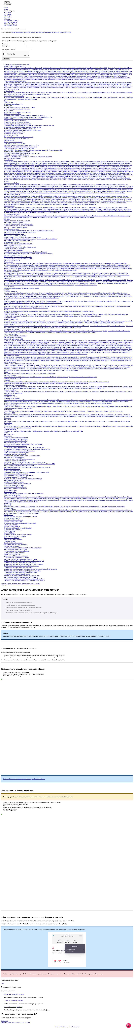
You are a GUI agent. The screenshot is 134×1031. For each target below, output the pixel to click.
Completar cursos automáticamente (14, 457)
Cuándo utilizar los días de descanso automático (20, 605)
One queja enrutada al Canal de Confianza (16, 155)
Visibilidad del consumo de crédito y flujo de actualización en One (23, 119)
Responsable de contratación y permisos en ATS (111, 340)
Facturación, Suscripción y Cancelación (15, 544)
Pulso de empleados (10, 429)
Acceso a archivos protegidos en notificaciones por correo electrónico (103, 322)
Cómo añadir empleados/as (120, 73)
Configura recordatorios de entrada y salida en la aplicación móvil (26, 173)
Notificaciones (8, 515)
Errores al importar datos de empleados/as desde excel (34, 73)
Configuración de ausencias (12, 194)
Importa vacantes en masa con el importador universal (85, 352)
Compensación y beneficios (12, 260)
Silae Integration (56, 273)
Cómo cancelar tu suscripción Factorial (15, 549)
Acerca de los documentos (12, 321)
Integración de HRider (16, 498)
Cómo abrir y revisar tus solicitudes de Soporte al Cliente (20, 559)
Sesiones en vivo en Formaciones (14, 485)
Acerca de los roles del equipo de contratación (76, 350)
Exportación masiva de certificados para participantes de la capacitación (24, 462)
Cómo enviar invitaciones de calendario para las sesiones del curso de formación (27, 467)
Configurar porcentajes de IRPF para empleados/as (82, 78)
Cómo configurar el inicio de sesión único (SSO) (93, 68)
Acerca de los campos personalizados (96, 71)
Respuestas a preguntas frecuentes (14, 96)
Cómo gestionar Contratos (50, 357)
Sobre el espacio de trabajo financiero (15, 293)
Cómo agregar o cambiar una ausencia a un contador (42, 191)
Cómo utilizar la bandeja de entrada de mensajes (35, 342)
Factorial (27, 1022)
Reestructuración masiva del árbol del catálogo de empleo (66, 368)
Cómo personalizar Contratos (93, 357)
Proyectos (7, 219)
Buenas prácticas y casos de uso (44, 303)
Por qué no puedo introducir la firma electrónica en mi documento (70, 326)
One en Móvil (8, 105)
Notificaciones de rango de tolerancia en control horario (20, 523)
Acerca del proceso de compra (103, 306)
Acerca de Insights (9, 391)
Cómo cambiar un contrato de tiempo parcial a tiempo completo (58, 360)
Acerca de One (8, 102)
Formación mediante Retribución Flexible (83, 281)
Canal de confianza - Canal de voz (84, 411)
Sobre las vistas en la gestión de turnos (43, 207)
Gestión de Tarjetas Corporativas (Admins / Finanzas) (67, 301)
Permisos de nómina (69, 383)
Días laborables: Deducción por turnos (97, 216)
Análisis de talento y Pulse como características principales (61, 401)
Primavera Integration (102, 273)
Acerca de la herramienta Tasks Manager (43, 373)
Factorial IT (7, 505)
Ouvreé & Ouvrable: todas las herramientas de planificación (77, 217)
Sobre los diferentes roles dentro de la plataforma (77, 365)
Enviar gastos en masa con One (13, 142)
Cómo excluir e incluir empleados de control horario (19, 165)
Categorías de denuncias (67, 411)
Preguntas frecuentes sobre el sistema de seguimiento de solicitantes (79, 349)
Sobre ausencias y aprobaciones (83, 186)
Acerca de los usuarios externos (29, 382)
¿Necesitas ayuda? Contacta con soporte (15, 556)
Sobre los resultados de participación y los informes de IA (48, 431)
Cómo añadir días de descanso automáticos (18, 610)
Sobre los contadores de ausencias (73, 188)
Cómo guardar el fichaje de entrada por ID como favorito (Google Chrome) (81, 171)
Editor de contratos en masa (120, 359)
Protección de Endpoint (100, 506)
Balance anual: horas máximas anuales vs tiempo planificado (87, 168)
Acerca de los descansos (93, 163)
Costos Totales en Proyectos (12, 245)
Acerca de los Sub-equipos (70, 370)
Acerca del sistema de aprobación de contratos (71, 357)
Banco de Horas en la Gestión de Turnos (20, 212)
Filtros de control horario (96, 176)
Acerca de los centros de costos (35, 293)
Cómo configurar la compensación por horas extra (24, 170)
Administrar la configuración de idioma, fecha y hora (105, 86)
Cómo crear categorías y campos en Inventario (26, 513)
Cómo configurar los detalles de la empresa (47, 68)
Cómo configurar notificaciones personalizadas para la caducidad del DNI (83, 388)
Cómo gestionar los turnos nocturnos (116, 209)
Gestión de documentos (11, 319)
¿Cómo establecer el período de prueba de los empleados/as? (56, 367)
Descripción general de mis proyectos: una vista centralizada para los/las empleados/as (29, 230)
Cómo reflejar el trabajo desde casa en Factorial (93, 174)
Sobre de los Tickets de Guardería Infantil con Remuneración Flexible (75, 280)
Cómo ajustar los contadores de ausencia (62, 186)
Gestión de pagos (9, 308)
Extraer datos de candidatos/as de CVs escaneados (115, 352)
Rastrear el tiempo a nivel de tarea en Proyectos (18, 257)
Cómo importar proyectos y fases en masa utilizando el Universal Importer (25, 252)
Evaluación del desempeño (12, 398)
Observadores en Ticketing (12, 538)
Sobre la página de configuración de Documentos (101, 321)
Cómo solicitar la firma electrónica (14, 326)
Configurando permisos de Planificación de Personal (19, 316)
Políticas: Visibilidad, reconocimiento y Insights (18, 534)
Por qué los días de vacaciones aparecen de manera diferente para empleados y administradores (98, 193)
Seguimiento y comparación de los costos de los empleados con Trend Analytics (56, 294)
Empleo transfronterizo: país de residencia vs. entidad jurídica (104, 76)
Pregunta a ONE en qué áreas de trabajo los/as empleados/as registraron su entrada (28, 156)
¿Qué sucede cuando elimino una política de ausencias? (97, 197)
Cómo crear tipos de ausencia (101, 186)
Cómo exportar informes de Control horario (16, 168)
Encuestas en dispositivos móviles (108, 416)
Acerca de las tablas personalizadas (117, 71)
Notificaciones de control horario (13, 520)
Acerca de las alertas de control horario (41, 168)
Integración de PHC (67, 273)
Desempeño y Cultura (10, 396)
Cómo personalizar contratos (59, 359)
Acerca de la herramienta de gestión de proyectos (18, 224)
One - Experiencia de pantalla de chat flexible (17, 112)
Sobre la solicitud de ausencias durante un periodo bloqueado (95, 184)
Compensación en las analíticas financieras (115, 293)
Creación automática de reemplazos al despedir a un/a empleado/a (107, 360)
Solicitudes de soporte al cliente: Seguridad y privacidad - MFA (22, 571)
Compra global (111, 506)
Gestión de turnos (9, 206)
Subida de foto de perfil (47, 87)
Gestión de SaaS (58, 506)
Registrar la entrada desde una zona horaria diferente (67, 178)
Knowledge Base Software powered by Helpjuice (67, 1026)
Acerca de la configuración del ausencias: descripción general (53, 32)
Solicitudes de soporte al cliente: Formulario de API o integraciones (23, 564)
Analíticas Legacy (9, 395)
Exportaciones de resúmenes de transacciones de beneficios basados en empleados (72, 283)
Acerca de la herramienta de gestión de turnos (67, 207)
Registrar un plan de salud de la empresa (59, 281)
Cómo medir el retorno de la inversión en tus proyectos (20, 247)
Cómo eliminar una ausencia (83, 191)
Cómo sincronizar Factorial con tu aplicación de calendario (29, 84)
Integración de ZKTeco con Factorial (42, 500)
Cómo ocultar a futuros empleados (117, 365)
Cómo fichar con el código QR (77, 163)
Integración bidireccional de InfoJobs (27, 501)
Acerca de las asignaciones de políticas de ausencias (53, 199)
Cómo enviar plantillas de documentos (51, 331)
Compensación (8, 262)
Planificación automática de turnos (14, 994)
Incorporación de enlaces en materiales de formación (19, 451)
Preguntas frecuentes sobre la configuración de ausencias (84, 199)
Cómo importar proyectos (11, 229)
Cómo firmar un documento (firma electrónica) (37, 326)
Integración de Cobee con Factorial (68, 497)
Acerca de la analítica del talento (35, 401)
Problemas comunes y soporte (25, 303)
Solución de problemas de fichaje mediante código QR (36, 178)
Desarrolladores (120, 506)
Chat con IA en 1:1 (30, 426)
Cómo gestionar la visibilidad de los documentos (50, 322)
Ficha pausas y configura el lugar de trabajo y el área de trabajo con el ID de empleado (84, 179)
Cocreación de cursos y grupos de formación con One (19, 128)
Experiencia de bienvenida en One (14, 132)
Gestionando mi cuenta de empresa (14, 66)
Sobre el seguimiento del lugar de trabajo (65, 161)
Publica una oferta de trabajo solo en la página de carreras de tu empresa (66, 354)
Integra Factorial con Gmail (86, 497)
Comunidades (8, 419)
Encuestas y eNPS (9, 413)
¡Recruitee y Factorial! (118, 498)
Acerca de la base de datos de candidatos (16, 340)
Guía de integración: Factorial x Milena (84, 273)
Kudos (6, 432)
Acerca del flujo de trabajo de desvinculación (110, 386)
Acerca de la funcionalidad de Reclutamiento (41, 340)
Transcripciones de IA (72, 426)
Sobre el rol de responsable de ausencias (121, 186)
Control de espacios (10, 375)
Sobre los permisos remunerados (92, 188)
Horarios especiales (110, 168)
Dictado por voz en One (11, 135)
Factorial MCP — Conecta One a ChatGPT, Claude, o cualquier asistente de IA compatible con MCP (33, 150)
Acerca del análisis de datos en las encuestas (39, 414)
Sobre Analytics (127, 391)
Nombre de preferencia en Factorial (30, 87)
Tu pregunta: (5, 46)
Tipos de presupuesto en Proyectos (14, 248)
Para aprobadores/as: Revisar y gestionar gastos (116, 301)
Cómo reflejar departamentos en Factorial (37, 368)
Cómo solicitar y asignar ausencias (67, 184)
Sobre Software (8, 306)
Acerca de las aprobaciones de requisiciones (103, 344)
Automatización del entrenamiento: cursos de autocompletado (22, 455)
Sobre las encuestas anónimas (50, 416)
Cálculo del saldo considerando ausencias (40, 174)
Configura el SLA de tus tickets (13, 543)
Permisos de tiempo (25, 383)
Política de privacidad (18, 1022)
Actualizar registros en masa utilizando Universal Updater (45, 370)
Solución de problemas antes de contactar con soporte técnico (22, 575)
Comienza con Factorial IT (12, 506)
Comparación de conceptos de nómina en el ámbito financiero (100, 296)
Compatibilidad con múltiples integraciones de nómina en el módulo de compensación (29, 275)
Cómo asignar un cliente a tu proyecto (15, 235)
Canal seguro (8, 409)
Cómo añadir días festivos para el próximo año (115, 188)
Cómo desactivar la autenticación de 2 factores (88, 74)
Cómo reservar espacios (26, 377)
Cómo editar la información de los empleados (73, 76)
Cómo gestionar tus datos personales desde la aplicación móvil (22, 92)
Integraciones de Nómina (11, 271)
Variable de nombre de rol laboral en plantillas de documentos (78, 332)
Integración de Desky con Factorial (102, 498)
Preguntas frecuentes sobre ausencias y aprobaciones (48, 188)
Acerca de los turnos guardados (52, 209)
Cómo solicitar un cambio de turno (54, 211)
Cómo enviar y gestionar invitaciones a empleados (85, 97)
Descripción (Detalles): (8, 49)
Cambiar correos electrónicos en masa (29, 79)
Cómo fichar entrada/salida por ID (87, 161)
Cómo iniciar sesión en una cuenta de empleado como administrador (69, 73)
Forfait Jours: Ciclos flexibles (47, 202)
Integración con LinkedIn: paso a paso (110, 500)
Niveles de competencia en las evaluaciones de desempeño (95, 401)
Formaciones (8, 436)
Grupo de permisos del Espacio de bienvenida (96, 382)
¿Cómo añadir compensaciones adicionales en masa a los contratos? (49, 265)
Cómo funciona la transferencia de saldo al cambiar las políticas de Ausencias (74, 204)
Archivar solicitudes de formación (14, 482)
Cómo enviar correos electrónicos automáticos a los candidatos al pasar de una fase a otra (34, 349)
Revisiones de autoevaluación (103, 403)
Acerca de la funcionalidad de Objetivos (15, 406)
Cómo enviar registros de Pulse (74, 431)
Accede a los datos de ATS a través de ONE (37, 352)
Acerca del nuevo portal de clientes (14, 552)
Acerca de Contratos (36, 357)
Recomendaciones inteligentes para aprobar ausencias (100, 189)
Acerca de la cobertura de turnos (34, 211)
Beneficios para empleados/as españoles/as (60, 285)
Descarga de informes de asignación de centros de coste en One (22, 127)
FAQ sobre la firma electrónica (116, 326)
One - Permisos (8, 110)
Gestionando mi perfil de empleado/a (15, 81)
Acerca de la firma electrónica (98, 326)
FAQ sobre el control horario (17, 166)
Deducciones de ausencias (11, 214)
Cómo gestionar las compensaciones (112, 263)
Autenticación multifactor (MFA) (65, 74)
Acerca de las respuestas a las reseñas (36, 400)
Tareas (6, 372)
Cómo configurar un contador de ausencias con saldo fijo (26, 197)
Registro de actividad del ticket (13, 539)
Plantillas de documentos (11, 329)
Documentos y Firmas (10, 317)
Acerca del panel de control (12, 82)
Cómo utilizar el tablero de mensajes (59, 342)
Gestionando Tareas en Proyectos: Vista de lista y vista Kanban (22, 237)
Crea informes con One (95, 391)
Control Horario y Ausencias (12, 158)
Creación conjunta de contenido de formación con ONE (20, 465)
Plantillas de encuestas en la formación (15, 454)
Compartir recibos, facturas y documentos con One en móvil (21, 145)
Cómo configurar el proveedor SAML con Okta (57, 69)
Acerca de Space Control (11, 377)
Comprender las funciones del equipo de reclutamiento (89, 367)
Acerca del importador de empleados (82, 79)
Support (6, 9)
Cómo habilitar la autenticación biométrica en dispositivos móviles (88, 84)
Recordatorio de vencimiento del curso (15, 446)
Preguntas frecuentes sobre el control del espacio (83, 377)
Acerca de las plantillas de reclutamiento (65, 340)
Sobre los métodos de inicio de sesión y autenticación (87, 69)
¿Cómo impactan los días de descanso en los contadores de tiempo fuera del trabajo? (31, 613)
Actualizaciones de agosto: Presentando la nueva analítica (45, 391)
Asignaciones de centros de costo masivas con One (19, 148)
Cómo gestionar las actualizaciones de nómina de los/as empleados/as (82, 263)
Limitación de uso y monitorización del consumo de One (20, 147)
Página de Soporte (6, 583)
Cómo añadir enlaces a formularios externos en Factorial (20, 99)
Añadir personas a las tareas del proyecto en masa (18, 258)
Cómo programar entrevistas (48, 345)
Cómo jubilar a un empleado (95, 87)
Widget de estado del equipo (51, 171)
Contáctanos (4, 1021)
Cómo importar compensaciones (52, 263)
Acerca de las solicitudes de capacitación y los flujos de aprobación (23, 444)
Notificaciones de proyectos (12, 518)
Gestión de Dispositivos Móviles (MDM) (41, 506)
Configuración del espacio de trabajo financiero (45, 296)
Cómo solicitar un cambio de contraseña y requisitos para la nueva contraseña (32, 86)
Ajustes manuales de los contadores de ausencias (96, 201)
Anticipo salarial (9, 286)
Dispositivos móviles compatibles (86, 92)
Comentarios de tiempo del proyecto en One (17, 151)
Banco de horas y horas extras (48, 170)
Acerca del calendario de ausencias (47, 184)
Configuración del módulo (40, 308)
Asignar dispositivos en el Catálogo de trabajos (47, 510)
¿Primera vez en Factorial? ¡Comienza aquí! (17, 64)
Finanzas (6, 290)
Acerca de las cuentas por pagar (121, 306)
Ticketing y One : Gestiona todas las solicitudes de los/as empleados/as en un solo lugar (29, 125)
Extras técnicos (57, 303)
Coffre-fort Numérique (10, 334)
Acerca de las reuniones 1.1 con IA (14, 426)
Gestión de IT (8, 503)
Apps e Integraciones (10, 490)
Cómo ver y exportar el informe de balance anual (102, 211)
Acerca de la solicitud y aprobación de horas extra (49, 165)
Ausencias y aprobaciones (11, 183)
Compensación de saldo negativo (41, 176)
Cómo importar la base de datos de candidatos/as (71, 345)
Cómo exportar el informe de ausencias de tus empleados (20, 184)
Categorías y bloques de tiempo (117, 174)
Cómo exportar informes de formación (15, 442)
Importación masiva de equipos (114, 367)
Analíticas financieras (10, 291)
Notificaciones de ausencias (12, 526)
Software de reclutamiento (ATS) (13, 339)
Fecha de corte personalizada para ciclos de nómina (106, 268)
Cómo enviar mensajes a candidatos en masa (103, 350)
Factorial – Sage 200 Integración (118, 273)
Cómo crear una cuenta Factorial (69, 68)
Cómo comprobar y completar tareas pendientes (18, 373)
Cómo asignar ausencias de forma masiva (48, 189)
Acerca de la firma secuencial (52, 327)
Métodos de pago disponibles (12, 554)
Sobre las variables (27, 332)
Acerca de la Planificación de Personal (15, 314)
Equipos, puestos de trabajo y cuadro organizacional (19, 363)
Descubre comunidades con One (13, 104)
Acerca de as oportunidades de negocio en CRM (36, 311)
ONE (5, 101)
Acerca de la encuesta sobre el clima (69, 416)
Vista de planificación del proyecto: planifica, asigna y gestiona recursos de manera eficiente (30, 239)
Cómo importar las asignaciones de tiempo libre (36, 201)
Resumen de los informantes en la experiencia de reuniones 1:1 (115, 426)
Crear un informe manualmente (13, 393)
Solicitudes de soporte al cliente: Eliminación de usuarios (20, 572)
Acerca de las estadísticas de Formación (15, 441)
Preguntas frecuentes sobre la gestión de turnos (92, 209)
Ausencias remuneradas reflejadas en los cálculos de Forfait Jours (69, 176)
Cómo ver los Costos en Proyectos (14, 234)
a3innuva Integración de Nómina (13, 273)
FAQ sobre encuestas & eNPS (89, 416)
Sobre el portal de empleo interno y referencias (98, 345)
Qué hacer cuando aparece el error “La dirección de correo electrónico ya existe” (27, 97)
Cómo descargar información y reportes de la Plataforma (116, 97)
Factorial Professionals (53, 266)
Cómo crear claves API (109, 69)
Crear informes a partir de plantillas (112, 391)
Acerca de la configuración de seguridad (100, 73)
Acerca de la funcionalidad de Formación (16, 437)
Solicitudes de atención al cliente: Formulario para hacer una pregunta (24, 561)
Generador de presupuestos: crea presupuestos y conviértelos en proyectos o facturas (28, 253)
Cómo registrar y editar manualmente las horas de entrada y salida (48, 163)
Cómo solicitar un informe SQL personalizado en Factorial (21, 577)
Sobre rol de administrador (46, 382)
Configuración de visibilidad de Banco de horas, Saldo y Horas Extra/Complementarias (33, 179)
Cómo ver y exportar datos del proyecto (15, 227)
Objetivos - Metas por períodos (117, 406)
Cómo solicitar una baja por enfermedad (120, 191)
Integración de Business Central (22, 500)
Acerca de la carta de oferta (104, 342)
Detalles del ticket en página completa (15, 536)
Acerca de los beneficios (27, 281)
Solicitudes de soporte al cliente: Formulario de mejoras (20, 562)
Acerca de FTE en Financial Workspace (70, 296)
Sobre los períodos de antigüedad (28, 199)
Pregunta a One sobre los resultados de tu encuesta (18, 137)
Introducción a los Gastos (11, 301)
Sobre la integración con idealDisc (48, 497)
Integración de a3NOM (30, 273)
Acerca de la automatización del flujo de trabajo (18, 386)
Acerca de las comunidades (58, 421)
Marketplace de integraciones (12, 495)
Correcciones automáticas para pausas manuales (66, 174)
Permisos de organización (11, 383)
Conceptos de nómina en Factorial (14, 263)
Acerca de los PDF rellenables (13, 332)
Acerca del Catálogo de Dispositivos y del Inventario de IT (85, 511)
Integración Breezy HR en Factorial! (81, 498)
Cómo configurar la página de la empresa (74, 71)
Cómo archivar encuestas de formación (15, 488)
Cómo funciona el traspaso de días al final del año (25, 202)
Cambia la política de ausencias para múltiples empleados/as (34, 204)
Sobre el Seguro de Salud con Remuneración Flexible (111, 280)
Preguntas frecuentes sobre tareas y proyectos (17, 220)
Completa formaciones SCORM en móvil (16, 477)
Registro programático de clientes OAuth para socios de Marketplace (24, 493)
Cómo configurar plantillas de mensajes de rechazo (113, 349)
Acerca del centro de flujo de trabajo (67, 386)
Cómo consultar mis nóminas (78, 321)
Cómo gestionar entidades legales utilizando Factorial (19, 68)
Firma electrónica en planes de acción (32, 327)
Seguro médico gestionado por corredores (85, 285)
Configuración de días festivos (66, 191)
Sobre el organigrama (57, 365)
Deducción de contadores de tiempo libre (16, 216)
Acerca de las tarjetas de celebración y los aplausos (35, 421)
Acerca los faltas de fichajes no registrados (117, 166)
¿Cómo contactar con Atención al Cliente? (23, 32)
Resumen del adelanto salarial (12, 288)
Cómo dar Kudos (9, 434)
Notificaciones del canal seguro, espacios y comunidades (20, 516)
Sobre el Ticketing (9, 533)
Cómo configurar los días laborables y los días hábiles (66, 201)
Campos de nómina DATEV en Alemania (109, 276)
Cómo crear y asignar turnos (89, 207)
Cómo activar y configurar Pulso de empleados (17, 431)
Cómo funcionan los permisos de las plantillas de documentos (22, 331)
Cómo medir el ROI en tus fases (13, 250)
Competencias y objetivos (11, 405)
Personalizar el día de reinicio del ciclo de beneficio (110, 281)
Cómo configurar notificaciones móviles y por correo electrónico (78, 82)
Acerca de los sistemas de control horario (38, 166)
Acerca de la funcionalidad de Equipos (39, 365)
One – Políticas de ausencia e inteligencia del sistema (19, 107)
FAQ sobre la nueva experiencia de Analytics (75, 391)
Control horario (8, 160)
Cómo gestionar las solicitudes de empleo (51, 350)
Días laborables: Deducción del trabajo (119, 216)
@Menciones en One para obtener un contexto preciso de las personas (24, 115)
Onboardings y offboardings (71, 506)
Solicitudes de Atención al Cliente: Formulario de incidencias (21, 566)
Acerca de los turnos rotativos (69, 209)
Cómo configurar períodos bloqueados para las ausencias (34, 186)
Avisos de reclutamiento (11, 524)
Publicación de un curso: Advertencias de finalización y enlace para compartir (26, 472)
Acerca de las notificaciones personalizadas (44, 386)
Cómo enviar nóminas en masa (27, 322)
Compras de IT (24, 506)
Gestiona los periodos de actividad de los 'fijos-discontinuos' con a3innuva (38, 276)
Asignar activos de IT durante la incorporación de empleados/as (49, 511)
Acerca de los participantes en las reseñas (59, 400)
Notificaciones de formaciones (13, 521)
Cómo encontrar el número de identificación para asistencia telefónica (24, 579)
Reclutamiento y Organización (13, 337)
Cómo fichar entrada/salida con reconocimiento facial (112, 161)
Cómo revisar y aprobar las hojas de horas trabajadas (115, 163)
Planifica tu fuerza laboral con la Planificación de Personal (42, 298)
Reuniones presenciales (43, 426)
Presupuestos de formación (12, 469)
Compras (7, 304)
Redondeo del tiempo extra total (92, 178)
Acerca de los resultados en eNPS (61, 414)
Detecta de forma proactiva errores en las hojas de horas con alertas (96, 173)
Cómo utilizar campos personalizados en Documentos (54, 321)
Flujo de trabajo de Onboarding (87, 386)
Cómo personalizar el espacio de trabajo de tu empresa (46, 71)
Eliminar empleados (82, 360)
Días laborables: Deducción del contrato (73, 216)
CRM (6, 309)
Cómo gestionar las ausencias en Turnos (76, 211)
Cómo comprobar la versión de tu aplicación (109, 92)
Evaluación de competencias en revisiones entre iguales (92, 406)
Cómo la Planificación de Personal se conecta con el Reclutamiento (54, 316)
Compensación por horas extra (61, 168)
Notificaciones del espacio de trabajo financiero (18, 528)
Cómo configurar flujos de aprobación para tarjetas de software (32, 306)
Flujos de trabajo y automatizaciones (14, 385)
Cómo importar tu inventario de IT (24, 510)
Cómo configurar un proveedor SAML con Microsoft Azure (26, 69)
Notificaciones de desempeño (12, 529)
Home (6, 7)
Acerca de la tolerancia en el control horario (40, 161)
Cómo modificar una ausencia (100, 191)
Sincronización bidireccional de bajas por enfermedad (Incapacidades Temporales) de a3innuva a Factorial (84, 275)
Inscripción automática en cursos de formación (17, 483)
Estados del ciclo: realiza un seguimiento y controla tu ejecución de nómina (91, 265)
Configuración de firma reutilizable (71, 327)
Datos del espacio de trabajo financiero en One (17, 124)
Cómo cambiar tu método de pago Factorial (16, 551)
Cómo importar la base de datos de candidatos (83, 342)
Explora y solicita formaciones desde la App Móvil (18, 475)
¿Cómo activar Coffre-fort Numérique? (15, 336)
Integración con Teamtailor (62, 498)
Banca (16, 308)
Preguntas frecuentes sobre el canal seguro (31, 411)
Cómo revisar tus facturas (11, 546)
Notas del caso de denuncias (51, 411)
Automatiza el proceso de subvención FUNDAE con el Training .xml (24, 447)
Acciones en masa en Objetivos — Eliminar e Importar (60, 406)
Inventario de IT (9, 508)
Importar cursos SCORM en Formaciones (16, 474)
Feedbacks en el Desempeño (86, 403)
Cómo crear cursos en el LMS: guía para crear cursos (19, 459)
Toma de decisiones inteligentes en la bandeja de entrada (44, 76)
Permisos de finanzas (82, 383)
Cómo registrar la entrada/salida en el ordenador (105, 165)
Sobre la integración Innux (12, 497)
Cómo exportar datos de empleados (20, 71)
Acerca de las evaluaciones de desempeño (104, 400)
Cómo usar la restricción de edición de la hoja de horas (72, 170)
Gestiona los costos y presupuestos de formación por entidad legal (23, 478)
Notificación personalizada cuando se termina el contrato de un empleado (41, 388)
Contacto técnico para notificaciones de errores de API (56, 79)
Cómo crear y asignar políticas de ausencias (52, 196)
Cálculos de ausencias (16, 201)
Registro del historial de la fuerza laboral (91, 293)
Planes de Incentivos (36, 270)
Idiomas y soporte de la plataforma (61, 97)
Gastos (6, 299)
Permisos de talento (36, 383)
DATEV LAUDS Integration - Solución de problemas (81, 276)
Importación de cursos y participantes (15, 460)
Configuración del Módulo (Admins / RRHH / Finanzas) (35, 301)
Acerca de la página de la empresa (80, 344)
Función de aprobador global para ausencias (72, 189)
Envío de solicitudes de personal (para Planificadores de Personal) (74, 314)
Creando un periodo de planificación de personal (41, 314)
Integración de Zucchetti (44, 273)
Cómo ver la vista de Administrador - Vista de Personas (20, 232)
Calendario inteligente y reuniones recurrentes (17, 428)
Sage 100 (62, 276)
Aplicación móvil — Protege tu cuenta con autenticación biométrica (30, 94)
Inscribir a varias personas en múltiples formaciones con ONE (22, 153)
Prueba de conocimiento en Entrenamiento (16, 452)
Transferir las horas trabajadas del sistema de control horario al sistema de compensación (85, 266)
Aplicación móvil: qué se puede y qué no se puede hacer (51, 78)
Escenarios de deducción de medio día (48, 217)
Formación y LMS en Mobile (12, 470)
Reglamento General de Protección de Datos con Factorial (29, 344)
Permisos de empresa (48, 383)
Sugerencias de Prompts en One (13, 133)
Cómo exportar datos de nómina (33, 263)
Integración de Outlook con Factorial (105, 497)
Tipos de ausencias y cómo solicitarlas (15, 193)
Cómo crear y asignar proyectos (13, 222)
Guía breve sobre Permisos (12, 382)
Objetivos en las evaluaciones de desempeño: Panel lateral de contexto (57, 403)
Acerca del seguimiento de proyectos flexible (63, 166)
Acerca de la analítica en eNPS (80, 414)
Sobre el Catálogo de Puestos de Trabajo (16, 365)
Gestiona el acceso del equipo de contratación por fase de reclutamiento (24, 354)
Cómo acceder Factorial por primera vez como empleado (70, 87)
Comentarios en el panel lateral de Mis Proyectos (18, 243)
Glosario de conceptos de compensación (28, 268)
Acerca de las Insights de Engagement (31, 416)
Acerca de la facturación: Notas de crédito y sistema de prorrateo (22, 548)
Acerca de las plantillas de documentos (119, 331)
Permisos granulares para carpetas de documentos (68, 382)
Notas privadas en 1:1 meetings (87, 426)
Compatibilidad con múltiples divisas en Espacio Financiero (61, 293)
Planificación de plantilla (11, 313)
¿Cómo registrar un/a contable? (38, 266)
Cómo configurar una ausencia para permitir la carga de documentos (76, 202)
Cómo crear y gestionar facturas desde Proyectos (18, 240)
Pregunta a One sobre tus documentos (15, 120)
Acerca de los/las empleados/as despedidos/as (17, 357)
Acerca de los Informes (22, 391)
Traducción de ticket (10, 541)
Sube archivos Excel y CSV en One (14, 143)
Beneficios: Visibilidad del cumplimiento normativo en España (30, 285)
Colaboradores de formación (12, 480)
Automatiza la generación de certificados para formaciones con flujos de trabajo (27, 449)
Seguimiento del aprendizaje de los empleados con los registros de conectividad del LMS (29, 464)
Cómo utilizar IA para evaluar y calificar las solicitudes (47, 347)
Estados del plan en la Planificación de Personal (87, 316)
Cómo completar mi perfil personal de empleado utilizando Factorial (40, 82)
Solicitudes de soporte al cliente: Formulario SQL (18, 567)
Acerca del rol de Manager (99, 365)
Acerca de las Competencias (36, 406)
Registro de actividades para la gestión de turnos (46, 212)
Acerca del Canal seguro (11, 411)
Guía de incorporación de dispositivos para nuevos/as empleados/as (80, 510)
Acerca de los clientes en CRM (59, 311)
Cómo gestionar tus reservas (60, 377)
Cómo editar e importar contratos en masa (114, 357)
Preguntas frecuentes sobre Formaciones (15, 439)
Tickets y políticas (9, 531)
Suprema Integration (10, 492)
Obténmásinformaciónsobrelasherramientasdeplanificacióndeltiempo (24, 779)
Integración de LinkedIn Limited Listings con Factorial (38, 498)
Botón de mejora (9, 140)
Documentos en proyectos (11, 242)
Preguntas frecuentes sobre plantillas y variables (47, 332)
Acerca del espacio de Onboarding (30, 345)
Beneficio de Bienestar (40, 281)
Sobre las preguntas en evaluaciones (81, 400)
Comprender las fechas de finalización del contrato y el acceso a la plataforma (90, 359)
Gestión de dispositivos (86, 506)
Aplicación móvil (9, 91)
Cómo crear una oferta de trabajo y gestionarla (76, 347)
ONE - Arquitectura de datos (12, 114)
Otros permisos (59, 383)
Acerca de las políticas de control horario (16, 161)
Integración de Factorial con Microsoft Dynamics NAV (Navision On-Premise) (75, 500)
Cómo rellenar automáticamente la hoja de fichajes (90, 166)
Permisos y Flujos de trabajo (12, 378)
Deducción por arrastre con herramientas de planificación (20, 217)
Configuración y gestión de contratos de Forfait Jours (61, 173)
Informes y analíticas (10, 390)
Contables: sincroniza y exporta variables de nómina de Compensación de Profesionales (65, 268)
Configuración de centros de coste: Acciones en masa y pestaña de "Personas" (101, 294)
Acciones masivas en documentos (74, 322)
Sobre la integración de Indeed (28, 497)
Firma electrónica (9, 324)
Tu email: (5, 44)
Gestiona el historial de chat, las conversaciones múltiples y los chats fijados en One (28, 117)
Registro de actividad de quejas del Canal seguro (108, 411)
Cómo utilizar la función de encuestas (15, 414)
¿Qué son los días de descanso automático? (18, 602)
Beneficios (7, 278)
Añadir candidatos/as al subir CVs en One (16, 138)
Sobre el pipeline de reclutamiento (87, 340)
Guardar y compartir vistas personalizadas (109, 78)
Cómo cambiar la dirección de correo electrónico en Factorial (72, 86)
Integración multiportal (32, 350)
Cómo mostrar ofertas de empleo (22, 347)
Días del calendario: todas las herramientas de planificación (45, 216)
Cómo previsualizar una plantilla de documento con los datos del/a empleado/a (84, 331)
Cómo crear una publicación (12, 421)
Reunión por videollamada (57, 426)
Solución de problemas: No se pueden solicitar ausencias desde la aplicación (48, 193)
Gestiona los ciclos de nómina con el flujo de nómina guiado (59, 270)
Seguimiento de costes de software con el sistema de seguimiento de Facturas (72, 306)
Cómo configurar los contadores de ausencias (78, 196)
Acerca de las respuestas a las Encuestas (110, 414)
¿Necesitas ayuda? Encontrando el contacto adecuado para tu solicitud (24, 580)
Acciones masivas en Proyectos (13, 255)
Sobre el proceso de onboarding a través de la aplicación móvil (58, 92)
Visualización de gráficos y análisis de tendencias (18, 294)
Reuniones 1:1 (8, 424)
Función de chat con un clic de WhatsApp (58, 344)
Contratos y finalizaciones (11, 355)
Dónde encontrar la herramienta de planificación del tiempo (23, 607)
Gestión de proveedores (25, 308)
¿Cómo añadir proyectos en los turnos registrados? (18, 225)
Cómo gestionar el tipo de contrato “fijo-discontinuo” (35, 359)
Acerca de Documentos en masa (29, 321)
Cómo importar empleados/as (110, 74)
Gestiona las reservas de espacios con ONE (16, 122)
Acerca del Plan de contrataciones (59, 352)
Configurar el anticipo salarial (30, 288)
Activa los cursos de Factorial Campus (15, 487)
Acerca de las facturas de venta (13, 311)
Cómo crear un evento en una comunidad (104, 421)
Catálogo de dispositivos (24, 511)
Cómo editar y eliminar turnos (105, 207)
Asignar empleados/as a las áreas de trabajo (95, 368)
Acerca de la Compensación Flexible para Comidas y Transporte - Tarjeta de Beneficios (29, 280)
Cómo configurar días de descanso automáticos (17, 207)
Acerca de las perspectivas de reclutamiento (102, 347)
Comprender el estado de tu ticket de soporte (17, 574)
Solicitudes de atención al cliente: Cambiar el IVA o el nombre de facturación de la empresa (30, 569)
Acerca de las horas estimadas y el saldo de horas (77, 165)
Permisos (7, 380)
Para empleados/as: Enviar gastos (93, 301)
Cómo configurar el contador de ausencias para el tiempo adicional (62, 197)
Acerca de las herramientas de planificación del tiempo (27, 209)
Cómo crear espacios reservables (42, 377)
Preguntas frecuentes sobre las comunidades (79, 421)
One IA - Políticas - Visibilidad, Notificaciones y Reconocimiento (23, 130)
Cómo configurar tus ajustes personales (57, 84)
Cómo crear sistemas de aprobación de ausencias (18, 188)
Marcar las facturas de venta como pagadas (81, 311)
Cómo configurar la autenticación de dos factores (42, 74)
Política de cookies (6, 1022)
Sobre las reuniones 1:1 (123, 400)
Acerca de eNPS (94, 414)
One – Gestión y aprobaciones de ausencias (16, 109)
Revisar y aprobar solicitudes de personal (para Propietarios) (110, 314)
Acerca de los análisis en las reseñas (14, 400)
